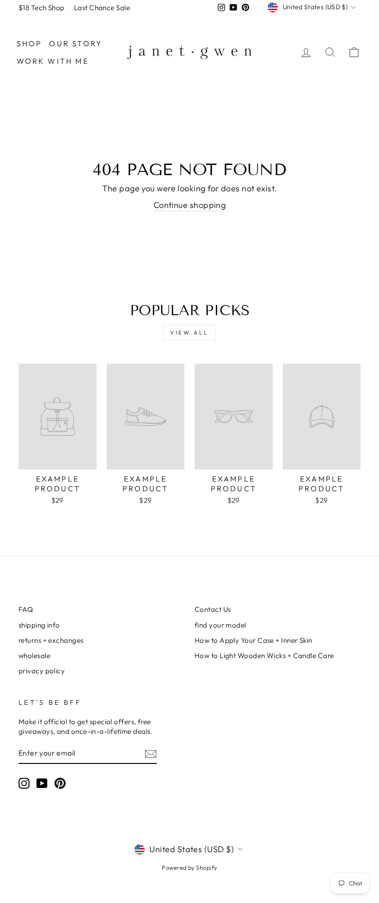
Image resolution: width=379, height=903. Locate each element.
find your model (220, 625)
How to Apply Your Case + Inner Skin (253, 640)
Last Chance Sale (102, 7)
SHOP (30, 43)
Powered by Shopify (189, 867)
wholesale (34, 655)
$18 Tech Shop (41, 7)
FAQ (25, 609)
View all (189, 332)
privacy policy (41, 670)
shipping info (39, 625)
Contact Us (213, 609)
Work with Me (53, 61)
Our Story (76, 43)
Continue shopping (189, 205)
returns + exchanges (51, 640)
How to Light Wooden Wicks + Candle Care (264, 655)
